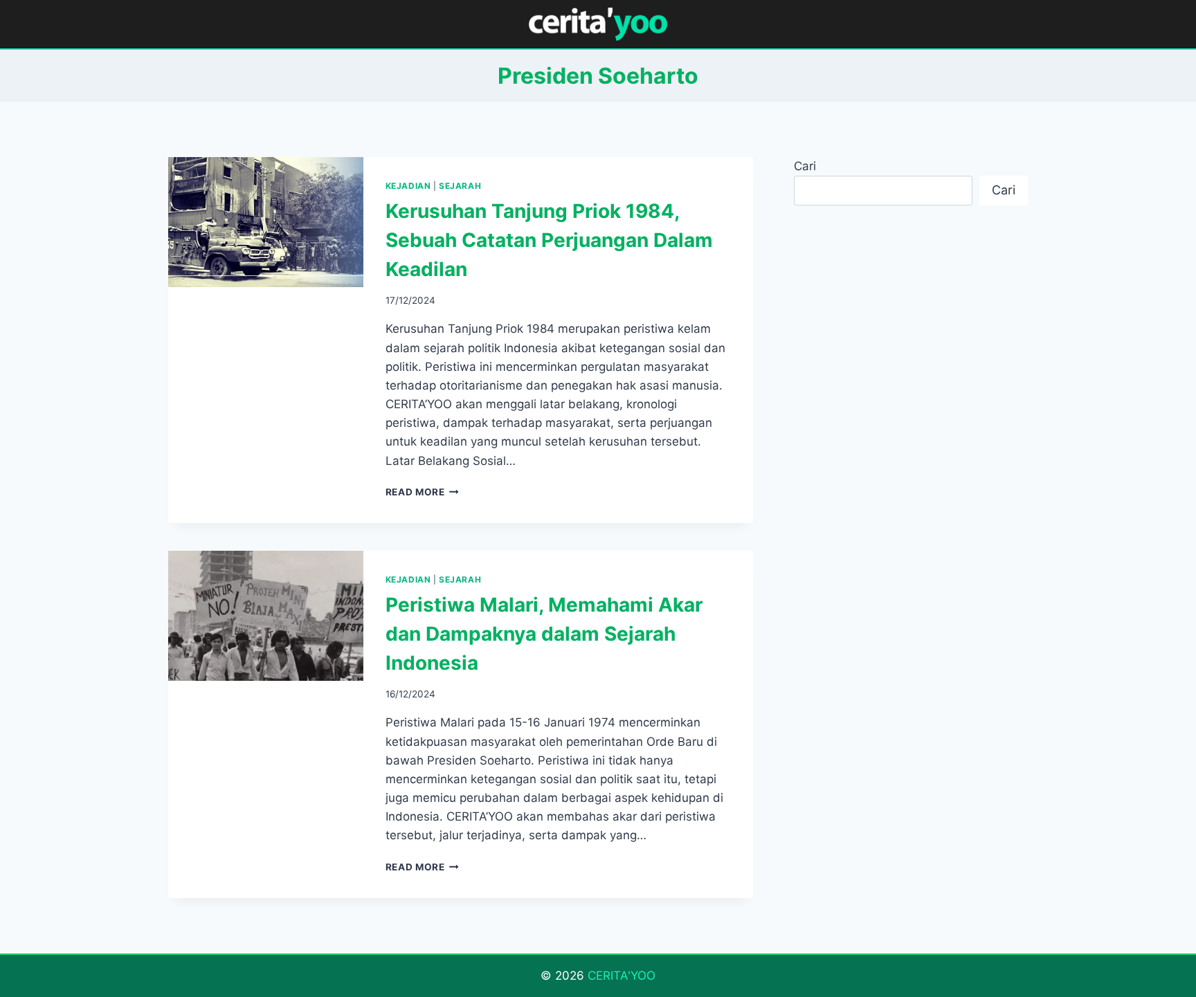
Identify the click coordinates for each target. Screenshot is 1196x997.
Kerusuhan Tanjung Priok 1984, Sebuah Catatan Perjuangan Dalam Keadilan (549, 240)
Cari (805, 166)
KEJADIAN (408, 186)
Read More (423, 491)
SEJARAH (460, 186)
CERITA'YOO (621, 975)
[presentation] (265, 222)
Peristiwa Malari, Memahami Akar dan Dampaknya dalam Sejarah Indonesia (544, 634)
